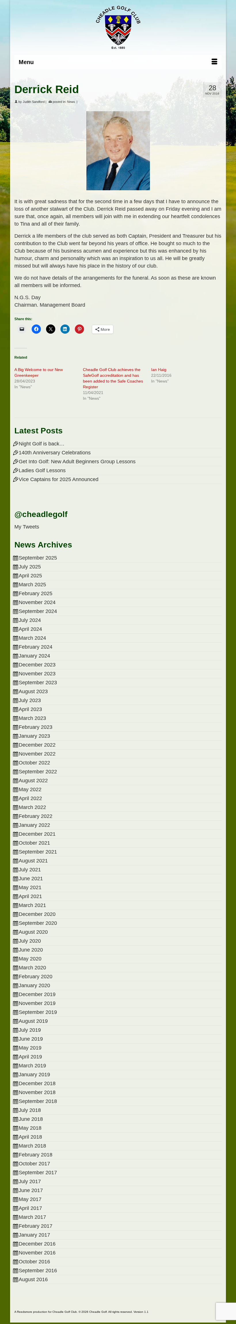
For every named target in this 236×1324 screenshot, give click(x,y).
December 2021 (37, 834)
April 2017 (30, 1208)
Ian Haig (158, 369)
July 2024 (30, 620)
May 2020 (30, 959)
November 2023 (37, 674)
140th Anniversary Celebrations (55, 453)
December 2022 (37, 745)
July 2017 (30, 1181)
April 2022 (30, 798)
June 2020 (31, 950)
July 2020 (30, 941)
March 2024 (32, 638)
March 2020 (32, 968)
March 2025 (32, 584)
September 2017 (38, 1172)
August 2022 (33, 780)
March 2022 (32, 807)
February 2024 (35, 647)
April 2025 (30, 576)
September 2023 (38, 682)
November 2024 (37, 602)
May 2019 (30, 1048)
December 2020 (37, 914)
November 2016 (37, 1253)
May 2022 (30, 789)
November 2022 (37, 754)
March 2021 (32, 905)
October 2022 (34, 763)
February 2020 (35, 976)
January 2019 (34, 1074)
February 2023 (35, 727)
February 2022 (35, 816)
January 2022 (34, 825)
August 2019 (33, 1021)
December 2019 (37, 994)
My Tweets (26, 527)
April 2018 (30, 1137)
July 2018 (30, 1110)
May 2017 (30, 1199)
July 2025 (30, 567)
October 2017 (34, 1164)
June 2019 (31, 1039)
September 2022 (38, 772)
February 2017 (35, 1226)
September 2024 (38, 611)
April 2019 (30, 1057)
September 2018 (38, 1101)
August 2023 (33, 691)
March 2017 (32, 1217)
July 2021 (30, 870)
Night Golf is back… (41, 444)
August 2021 (33, 861)
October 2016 (34, 1262)
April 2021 (30, 896)
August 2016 (33, 1279)
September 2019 (38, 1012)
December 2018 (37, 1083)
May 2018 (30, 1128)
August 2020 (33, 932)
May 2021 (30, 887)
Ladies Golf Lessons (42, 470)
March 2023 (32, 718)
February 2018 (35, 1155)
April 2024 (30, 629)
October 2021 (34, 843)
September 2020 (38, 923)
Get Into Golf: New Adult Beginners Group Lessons (77, 461)
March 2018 (32, 1146)
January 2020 (34, 985)
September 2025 (38, 558)
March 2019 (32, 1066)
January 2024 (34, 656)
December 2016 (37, 1244)
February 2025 (35, 593)
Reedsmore (24, 1311)
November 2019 (37, 1003)
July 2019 (30, 1030)
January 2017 (34, 1235)
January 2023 (34, 736)
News (71, 101)
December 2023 (37, 665)
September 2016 (38, 1270)
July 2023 (30, 700)
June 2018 (31, 1119)
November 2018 (37, 1092)
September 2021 (38, 852)
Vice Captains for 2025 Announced (58, 479)
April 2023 (30, 709)
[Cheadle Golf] (118, 27)
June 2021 (31, 878)
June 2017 (31, 1190)
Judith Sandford (34, 101)
